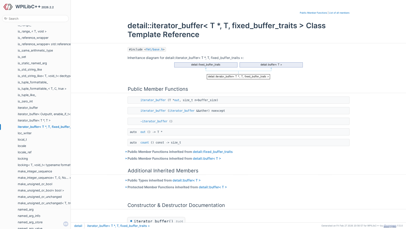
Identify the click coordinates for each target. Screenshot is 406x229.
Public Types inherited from (164, 180)
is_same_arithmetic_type (35, 50)
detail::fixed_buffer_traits (213, 152)
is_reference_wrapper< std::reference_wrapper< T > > (56, 44)
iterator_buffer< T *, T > (34, 120)
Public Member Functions (313, 12)
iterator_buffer (28, 107)
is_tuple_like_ (27, 95)
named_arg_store (30, 222)
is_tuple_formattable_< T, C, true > (42, 88)
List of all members (339, 12)
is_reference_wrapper (33, 37)
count (144, 142)
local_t (22, 139)
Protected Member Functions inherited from (177, 187)
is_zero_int (25, 101)
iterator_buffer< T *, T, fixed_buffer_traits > (50, 126)
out (176, 100)
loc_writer (25, 133)
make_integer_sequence (35, 171)
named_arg (26, 209)
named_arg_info (29, 216)
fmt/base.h (154, 49)
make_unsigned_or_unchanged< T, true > (47, 203)
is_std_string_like (30, 69)
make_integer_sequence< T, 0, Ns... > (44, 177)
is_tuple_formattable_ (33, 82)
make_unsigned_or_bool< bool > (41, 190)
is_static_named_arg (32, 63)
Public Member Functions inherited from (180, 152)
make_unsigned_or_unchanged (40, 196)
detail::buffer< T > (207, 158)
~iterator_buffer (153, 121)
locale (22, 146)
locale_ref (25, 152)
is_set (22, 57)
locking (23, 158)
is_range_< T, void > (32, 31)
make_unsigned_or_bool (35, 184)
